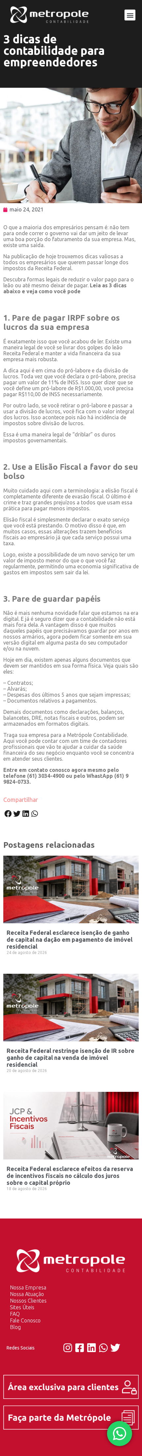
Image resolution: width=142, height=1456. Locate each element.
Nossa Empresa (28, 1287)
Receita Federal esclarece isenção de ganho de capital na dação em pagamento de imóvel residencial (69, 939)
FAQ (15, 1314)
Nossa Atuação (27, 1294)
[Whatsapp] (103, 1348)
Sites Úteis (22, 1307)
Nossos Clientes (28, 1301)
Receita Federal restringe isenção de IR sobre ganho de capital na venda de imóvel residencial (70, 1057)
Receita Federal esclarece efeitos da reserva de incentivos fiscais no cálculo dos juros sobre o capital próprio (70, 1175)
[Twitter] (115, 1348)
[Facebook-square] (80, 1348)
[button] (129, 15)
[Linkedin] (91, 1348)
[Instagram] (68, 1348)
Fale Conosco (25, 1320)
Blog (15, 1327)
